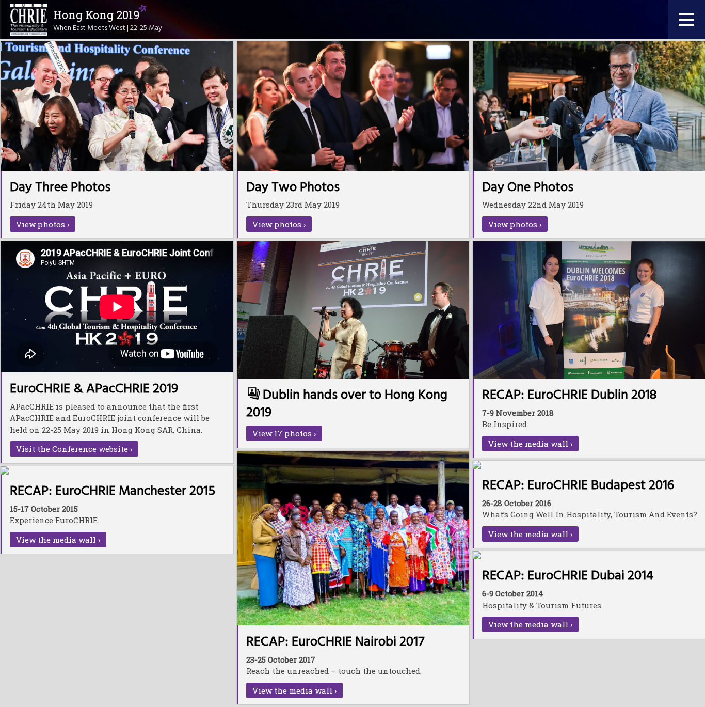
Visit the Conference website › (74, 449)
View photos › (42, 224)
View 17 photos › (284, 433)
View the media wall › (530, 443)
